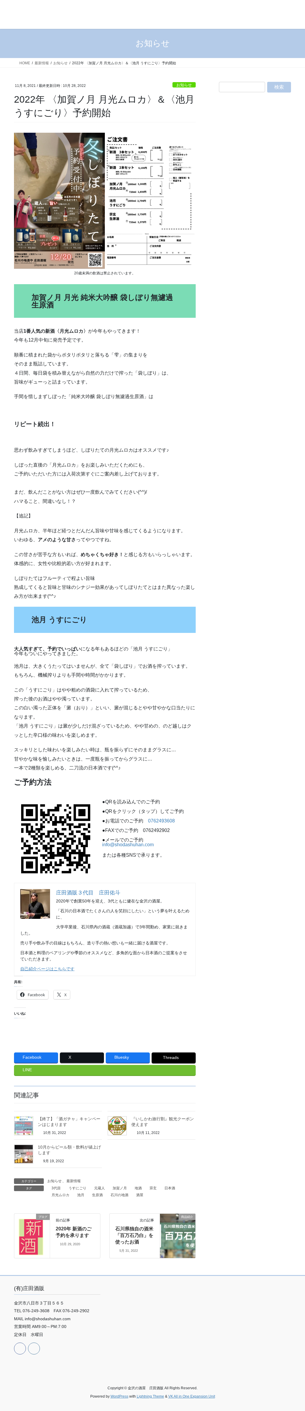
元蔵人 (99, 1188)
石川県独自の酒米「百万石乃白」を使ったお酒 (134, 1235)
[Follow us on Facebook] (20, 1348)
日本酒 (169, 1188)
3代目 (56, 1188)
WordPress (119, 1396)
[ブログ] (32, 1233)
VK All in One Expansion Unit (191, 1396)
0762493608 (161, 820)
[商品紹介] (177, 1223)
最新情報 (73, 1181)
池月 (80, 1195)
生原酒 (97, 1195)
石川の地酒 (119, 1195)
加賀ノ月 (120, 1188)
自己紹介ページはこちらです (47, 968)
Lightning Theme (150, 1396)
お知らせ (184, 85)
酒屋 (139, 1195)
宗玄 (153, 1188)
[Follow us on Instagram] (34, 1348)
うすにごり (77, 1188)
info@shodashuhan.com (128, 844)
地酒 (138, 1188)
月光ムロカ (60, 1195)
